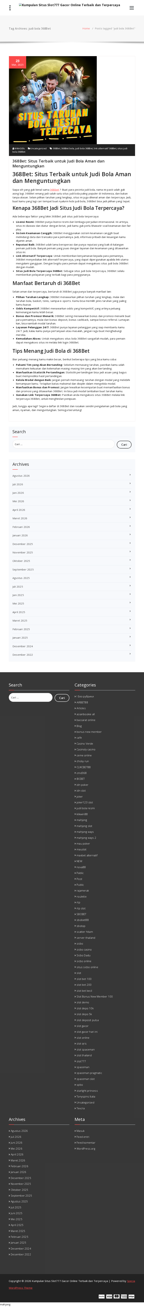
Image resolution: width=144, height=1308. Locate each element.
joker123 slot (85, 802)
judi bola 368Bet (84, 148)
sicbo (80, 943)
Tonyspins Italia (86, 1096)
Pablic (80, 873)
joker (80, 796)
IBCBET (81, 778)
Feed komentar (86, 1142)
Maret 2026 (19, 518)
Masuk (80, 1131)
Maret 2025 (19, 620)
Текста (81, 1108)
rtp (78, 902)
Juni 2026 (18, 492)
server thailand (86, 937)
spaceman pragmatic (89, 1073)
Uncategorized (38, 148)
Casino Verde (85, 743)
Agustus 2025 (21, 578)
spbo (80, 1084)
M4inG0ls (19, 148)
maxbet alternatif (87, 855)
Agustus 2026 (21, 475)
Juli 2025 (17, 586)
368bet (54, 189)
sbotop (81, 926)
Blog (79, 726)
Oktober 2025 (21, 561)
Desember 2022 (22, 654)
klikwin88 (82, 814)
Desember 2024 (22, 646)
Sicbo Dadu (83, 955)
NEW (79, 861)
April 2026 (18, 510)
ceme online (84, 755)
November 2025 (22, 552)
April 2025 (18, 612)
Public (80, 884)
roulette (82, 896)
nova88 (81, 867)
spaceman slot (86, 1079)
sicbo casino (84, 949)
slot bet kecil (84, 990)
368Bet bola (67, 148)
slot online (83, 1037)
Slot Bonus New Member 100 (95, 996)
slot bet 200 (84, 984)
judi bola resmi (86, 808)
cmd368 (82, 773)
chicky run (83, 761)
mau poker (83, 843)
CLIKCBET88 (84, 767)
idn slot (81, 790)
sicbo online (84, 961)
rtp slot (81, 908)
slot (79, 973)
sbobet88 (83, 920)
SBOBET (81, 914)
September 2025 (23, 569)
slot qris (82, 1043)
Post (79, 879)
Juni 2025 (18, 595)
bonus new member (89, 731)
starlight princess (87, 1090)
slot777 (81, 1061)
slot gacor (83, 1026)
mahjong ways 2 (86, 837)
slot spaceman (86, 1049)
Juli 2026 (17, 484)
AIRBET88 (82, 702)
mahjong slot (84, 826)
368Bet (56, 148)
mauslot (81, 849)
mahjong (82, 820)
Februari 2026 (21, 527)
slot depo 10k (85, 1008)
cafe (79, 737)
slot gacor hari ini (87, 1031)
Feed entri (83, 1136)
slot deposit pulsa (88, 1020)
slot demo (83, 1002)
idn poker (82, 784)
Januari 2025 (20, 637)
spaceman (83, 1067)
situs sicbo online (87, 967)
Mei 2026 (18, 501)
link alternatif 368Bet (105, 148)
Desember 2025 (22, 544)
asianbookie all (86, 714)
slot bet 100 (84, 979)
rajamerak (83, 890)
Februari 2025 (21, 629)
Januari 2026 (20, 535)
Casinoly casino (86, 749)
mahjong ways (85, 831)
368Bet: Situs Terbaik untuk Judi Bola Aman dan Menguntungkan (58, 163)
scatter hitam (85, 931)
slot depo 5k (84, 1014)
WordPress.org (86, 1148)
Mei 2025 (18, 603)
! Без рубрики (85, 696)
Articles (81, 708)
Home (86, 28)
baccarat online (86, 720)
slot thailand (84, 1055)
